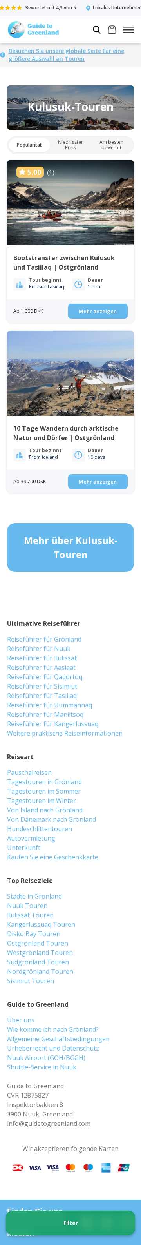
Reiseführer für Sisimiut (42, 686)
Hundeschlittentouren (39, 829)
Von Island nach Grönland (45, 810)
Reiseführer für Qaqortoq (44, 676)
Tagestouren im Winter (41, 800)
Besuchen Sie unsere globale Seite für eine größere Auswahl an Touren (66, 54)
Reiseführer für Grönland (44, 639)
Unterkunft (23, 847)
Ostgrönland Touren (37, 943)
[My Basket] (112, 31)
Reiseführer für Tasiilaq (42, 695)
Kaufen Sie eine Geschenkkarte (52, 857)
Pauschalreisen (29, 772)
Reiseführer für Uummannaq (49, 705)
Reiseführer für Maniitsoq (45, 714)
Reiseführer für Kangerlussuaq (52, 723)
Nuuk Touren (27, 905)
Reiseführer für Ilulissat (42, 658)
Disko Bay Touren (33, 934)
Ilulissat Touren (30, 915)
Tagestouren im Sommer (44, 791)
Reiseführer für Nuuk (38, 648)
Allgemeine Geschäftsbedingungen (58, 1039)
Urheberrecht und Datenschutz (53, 1048)
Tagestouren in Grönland (44, 781)
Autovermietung (31, 838)
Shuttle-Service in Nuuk (41, 1067)
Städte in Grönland (34, 896)
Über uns (20, 1020)
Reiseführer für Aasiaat (41, 667)
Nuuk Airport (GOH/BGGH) (46, 1057)
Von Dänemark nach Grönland (51, 819)
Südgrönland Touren (38, 962)
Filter (70, 1223)
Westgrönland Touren (40, 952)
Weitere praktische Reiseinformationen (65, 733)
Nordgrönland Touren (40, 971)
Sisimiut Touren (30, 981)
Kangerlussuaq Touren (41, 924)
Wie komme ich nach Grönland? (53, 1029)
